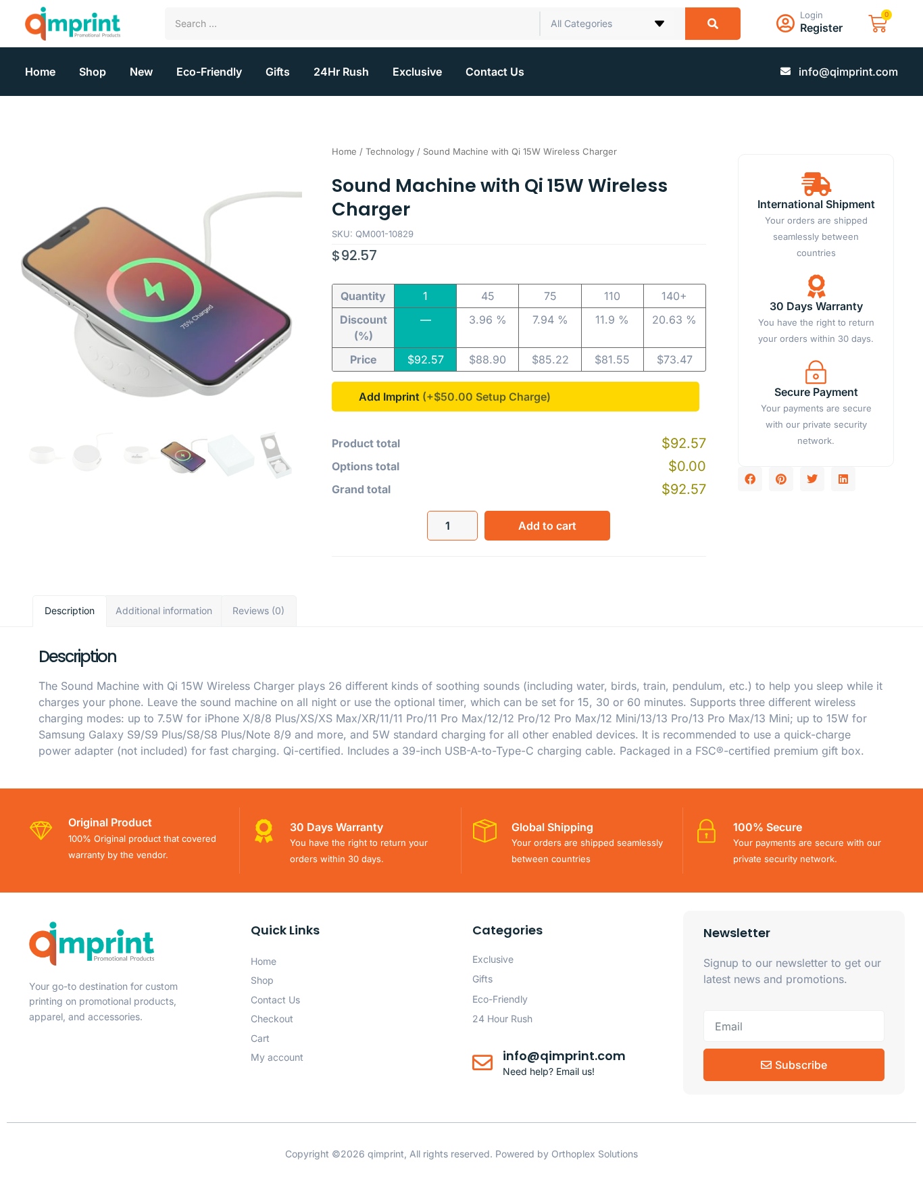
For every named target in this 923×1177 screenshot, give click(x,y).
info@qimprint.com (564, 1055)
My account (277, 1057)
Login (811, 14)
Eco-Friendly (209, 71)
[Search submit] (713, 23)
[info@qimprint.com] (482, 1063)
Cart (260, 1038)
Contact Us (495, 71)
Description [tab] (70, 610)
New (141, 71)
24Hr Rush (341, 71)
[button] (750, 479)
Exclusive (417, 71)
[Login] (786, 23)
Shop (92, 71)
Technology (390, 151)
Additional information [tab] (164, 610)
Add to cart (547, 525)
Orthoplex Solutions (594, 1153)
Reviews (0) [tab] (258, 610)
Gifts (278, 71)
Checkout (272, 1018)
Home (40, 71)
